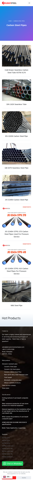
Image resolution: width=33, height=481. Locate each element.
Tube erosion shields (9, 385)
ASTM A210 (6, 443)
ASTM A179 (6, 440)
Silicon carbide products (12, 383)
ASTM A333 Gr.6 (7, 446)
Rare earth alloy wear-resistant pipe (16, 374)
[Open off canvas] (29, 3)
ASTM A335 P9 (7, 454)
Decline (24, 477)
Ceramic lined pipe (10, 366)
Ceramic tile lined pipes (12, 369)
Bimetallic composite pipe (12, 380)
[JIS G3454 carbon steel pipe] (16, 185)
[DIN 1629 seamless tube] (16, 90)
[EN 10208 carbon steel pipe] (16, 122)
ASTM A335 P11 (7, 457)
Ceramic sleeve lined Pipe (12, 372)
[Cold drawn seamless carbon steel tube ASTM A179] (16, 56)
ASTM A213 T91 (7, 448)
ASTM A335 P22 (7, 451)
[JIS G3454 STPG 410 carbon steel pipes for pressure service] (16, 254)
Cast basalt (8, 377)
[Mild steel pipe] (16, 291)
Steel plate (5, 388)
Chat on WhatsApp (14, 463)
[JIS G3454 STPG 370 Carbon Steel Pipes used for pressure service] (16, 217)
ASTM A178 (6, 438)
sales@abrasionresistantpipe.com (13, 347)
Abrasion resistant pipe (9, 364)
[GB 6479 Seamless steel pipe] (16, 154)
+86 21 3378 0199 (8, 349)
